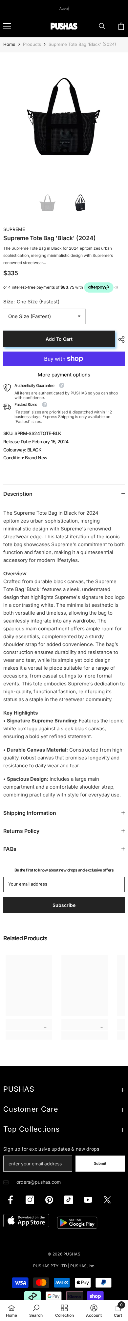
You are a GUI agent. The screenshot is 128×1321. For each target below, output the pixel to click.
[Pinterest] (49, 1200)
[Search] (102, 26)
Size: (31, 301)
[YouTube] (88, 1200)
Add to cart (59, 339)
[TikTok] (68, 1200)
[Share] (120, 339)
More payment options (64, 375)
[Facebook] (10, 1200)
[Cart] (121, 26)
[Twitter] (107, 1200)
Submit (100, 1163)
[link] (29, 1026)
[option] (64, 116)
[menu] (7, 26)
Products (32, 44)
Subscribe (64, 905)
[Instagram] (30, 1200)
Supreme (14, 229)
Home (9, 44)
